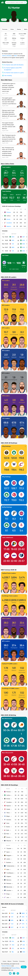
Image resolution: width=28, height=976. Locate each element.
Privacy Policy (15, 968)
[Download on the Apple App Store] (10, 973)
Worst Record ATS (7, 752)
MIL (13, 952)
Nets (7, 834)
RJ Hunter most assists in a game (14, 72)
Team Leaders (6, 167)
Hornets (8, 820)
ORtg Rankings (6, 446)
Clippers (8, 876)
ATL (13, 948)
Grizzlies (8, 890)
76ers (4, 265)
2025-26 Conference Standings (11, 206)
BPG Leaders (6, 373)
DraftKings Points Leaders (10, 596)
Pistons (9, 212)
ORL (23, 948)
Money (9, 961)
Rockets (9, 55)
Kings (8, 894)
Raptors (9, 226)
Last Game (5, 255)
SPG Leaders (6, 350)
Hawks (8, 809)
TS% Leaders (6, 418)
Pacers (8, 837)
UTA (23, 924)
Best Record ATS (7, 718)
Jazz (7, 897)
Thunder (8, 848)
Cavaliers (9, 223)
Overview (4, 29)
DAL (23, 920)
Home (4, 961)
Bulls (15, 55)
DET (23, 237)
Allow (23, 967)
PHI (13, 941)
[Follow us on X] (18, 973)
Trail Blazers (9, 873)
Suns (7, 869)
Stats (12, 29)
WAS (23, 952)
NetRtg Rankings (7, 507)
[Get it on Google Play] (14, 973)
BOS (13, 237)
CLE (12, 924)
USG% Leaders (6, 618)
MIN (12, 920)
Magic (8, 816)
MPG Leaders (6, 641)
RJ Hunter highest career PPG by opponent (13, 69)
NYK (13, 240)
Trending (15, 961)
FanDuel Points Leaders (9, 573)
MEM (23, 913)
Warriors (8, 880)
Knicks (8, 219)
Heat (7, 823)
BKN (13, 247)
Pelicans (8, 883)
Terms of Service (6, 966)
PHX (12, 913)
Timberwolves (10, 866)
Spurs (8, 852)
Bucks (8, 827)
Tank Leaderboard (7, 537)
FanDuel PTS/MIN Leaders (9, 664)
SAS (23, 917)
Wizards (8, 841)
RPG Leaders (6, 305)
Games (19, 29)
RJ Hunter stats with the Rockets (13, 65)
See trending (8, 75)
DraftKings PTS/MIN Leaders (10, 688)
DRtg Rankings (6, 477)
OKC (23, 927)
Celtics (4, 20)
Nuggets (8, 855)
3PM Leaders (6, 396)
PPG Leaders (6, 280)
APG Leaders (6, 328)
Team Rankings (6, 191)
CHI (13, 244)
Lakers (8, 859)
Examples (22, 961)
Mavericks (9, 887)
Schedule (4, 231)
